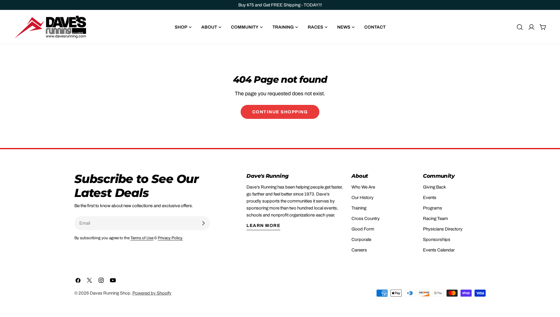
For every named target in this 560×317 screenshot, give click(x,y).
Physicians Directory (443, 229)
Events (429, 197)
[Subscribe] (203, 223)
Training (358, 208)
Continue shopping (280, 112)
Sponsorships (436, 239)
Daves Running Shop (110, 293)
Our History (362, 197)
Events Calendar (439, 250)
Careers (359, 250)
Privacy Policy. (170, 238)
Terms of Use (141, 238)
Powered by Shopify (152, 293)
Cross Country (365, 218)
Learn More (263, 225)
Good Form (362, 229)
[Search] (520, 27)
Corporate (361, 239)
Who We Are (363, 187)
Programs (432, 208)
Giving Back (434, 187)
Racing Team (435, 218)
